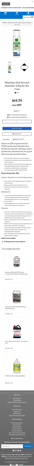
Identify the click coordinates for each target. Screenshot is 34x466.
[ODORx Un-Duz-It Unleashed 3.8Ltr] (17, 366)
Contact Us (17, 411)
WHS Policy (17, 413)
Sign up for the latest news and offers (17, 442)
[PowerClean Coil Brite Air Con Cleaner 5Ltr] (17, 331)
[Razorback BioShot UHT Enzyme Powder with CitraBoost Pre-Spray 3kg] (17, 262)
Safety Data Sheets (17, 423)
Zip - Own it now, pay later (17, 433)
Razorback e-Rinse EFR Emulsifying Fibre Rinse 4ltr (15, 307)
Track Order (17, 400)
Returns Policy (17, 427)
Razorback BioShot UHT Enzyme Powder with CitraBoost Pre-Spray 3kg (16, 273)
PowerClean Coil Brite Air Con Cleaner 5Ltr (16, 342)
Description (6, 139)
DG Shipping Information (17, 434)
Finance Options (17, 431)
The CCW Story (17, 409)
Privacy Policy (17, 429)
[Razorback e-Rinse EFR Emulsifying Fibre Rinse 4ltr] (17, 297)
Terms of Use (17, 425)
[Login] (28, 13)
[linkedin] (18, 450)
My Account (17, 398)
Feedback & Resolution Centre (17, 402)
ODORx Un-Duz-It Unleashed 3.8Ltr (15, 376)
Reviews (15, 139)
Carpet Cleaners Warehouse (21, 461)
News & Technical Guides (17, 415)
